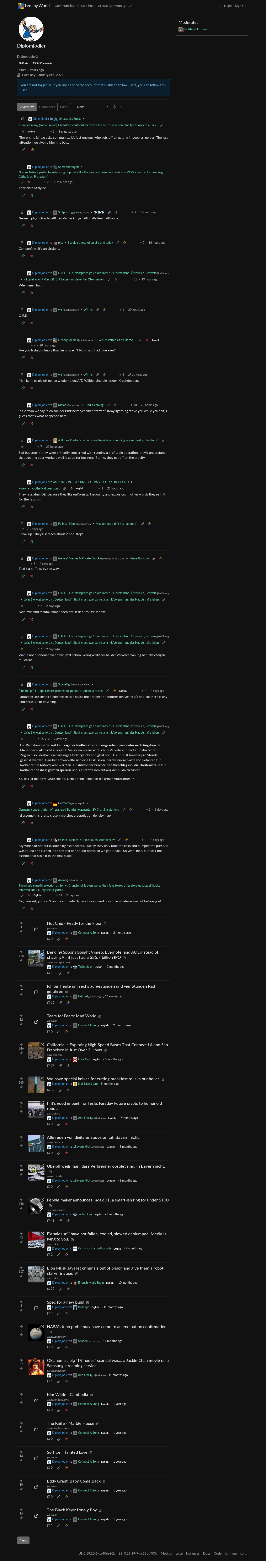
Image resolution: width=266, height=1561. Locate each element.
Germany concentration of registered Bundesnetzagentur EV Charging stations (69, 809)
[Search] (219, 6)
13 (52, 973)
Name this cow (139, 558)
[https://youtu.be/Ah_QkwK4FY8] (36, 929)
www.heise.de (55, 1142)
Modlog (166, 1553)
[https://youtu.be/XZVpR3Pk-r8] (36, 1458)
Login (228, 5)
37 (52, 1090)
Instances (193, 1553)
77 (52, 1065)
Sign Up (240, 5)
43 (52, 1220)
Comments (47, 107)
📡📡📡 (99, 212)
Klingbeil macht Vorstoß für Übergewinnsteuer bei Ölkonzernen (64, 279)
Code (218, 1553)
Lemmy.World (37, 6)
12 (52, 1002)
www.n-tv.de (54, 1176)
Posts (64, 107)
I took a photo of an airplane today (90, 242)
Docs (207, 1553)
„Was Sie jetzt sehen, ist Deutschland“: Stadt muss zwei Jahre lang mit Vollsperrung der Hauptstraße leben (91, 599)
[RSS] (120, 107)
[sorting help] (114, 107)
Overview (27, 107)
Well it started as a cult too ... (117, 340)
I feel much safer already (99, 840)
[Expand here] (36, 1085)
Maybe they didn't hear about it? (117, 523)
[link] (22, 132)
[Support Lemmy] (130, 6)
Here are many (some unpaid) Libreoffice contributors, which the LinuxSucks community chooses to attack (87, 125)
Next (23, 1540)
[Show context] (161, 125)
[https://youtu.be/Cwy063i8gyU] (36, 1487)
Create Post (86, 5)
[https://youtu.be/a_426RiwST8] (36, 1516)
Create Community (112, 5)
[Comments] (36, 992)
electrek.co (53, 1113)
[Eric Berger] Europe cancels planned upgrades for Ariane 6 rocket (61, 691)
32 (52, 1288)
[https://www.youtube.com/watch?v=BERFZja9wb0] (36, 1400)
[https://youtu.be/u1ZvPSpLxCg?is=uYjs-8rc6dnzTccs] (36, 1022)
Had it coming (94, 405)
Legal (179, 1553)
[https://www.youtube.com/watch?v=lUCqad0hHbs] (36, 1429)
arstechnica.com (56, 1210)
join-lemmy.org (235, 1553)
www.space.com (56, 1336)
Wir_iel (88, 309)
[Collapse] (22, 119)
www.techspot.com (58, 962)
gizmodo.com (55, 1055)
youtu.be (52, 928)
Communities (64, 5)
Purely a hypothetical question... (39, 488)
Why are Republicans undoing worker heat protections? (122, 440)
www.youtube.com (58, 1399)
